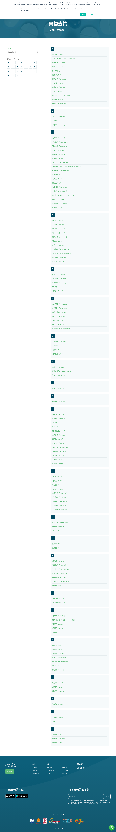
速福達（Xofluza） (58, 704)
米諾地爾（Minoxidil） (59, 505)
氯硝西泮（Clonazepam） (60, 183)
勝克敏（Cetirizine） (59, 158)
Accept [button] (83, 14)
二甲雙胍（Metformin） (60, 493)
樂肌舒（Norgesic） (58, 531)
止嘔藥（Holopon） (58, 367)
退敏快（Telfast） (58, 649)
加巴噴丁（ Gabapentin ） (60, 341)
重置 (9, 48)
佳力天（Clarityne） (58, 179)
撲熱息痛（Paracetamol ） (60, 573)
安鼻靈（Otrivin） (58, 544)
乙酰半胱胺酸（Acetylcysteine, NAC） (64, 58)
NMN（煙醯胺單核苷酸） (60, 522)
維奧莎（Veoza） (57, 687)
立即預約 (9, 771)
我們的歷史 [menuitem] (50, 770)
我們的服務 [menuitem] (35, 774)
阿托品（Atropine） (58, 99)
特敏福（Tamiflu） (58, 645)
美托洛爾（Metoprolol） (60, 497)
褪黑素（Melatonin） (59, 481)
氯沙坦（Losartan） (58, 455)
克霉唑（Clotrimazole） (60, 191)
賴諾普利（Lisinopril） (59, 443)
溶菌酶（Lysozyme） (59, 463)
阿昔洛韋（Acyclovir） (59, 62)
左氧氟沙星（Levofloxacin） (61, 431)
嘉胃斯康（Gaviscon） (59, 354)
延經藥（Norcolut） (58, 526)
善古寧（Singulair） (58, 624)
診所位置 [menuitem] (35, 770)
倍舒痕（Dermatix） (59, 229)
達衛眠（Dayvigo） (58, 220)
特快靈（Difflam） (58, 241)
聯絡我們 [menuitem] (64, 774)
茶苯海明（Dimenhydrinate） (61, 249)
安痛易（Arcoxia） (58, 83)
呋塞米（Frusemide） (59, 324)
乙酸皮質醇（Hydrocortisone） (62, 371)
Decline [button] (91, 14)
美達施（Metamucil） (59, 489)
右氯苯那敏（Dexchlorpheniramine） (64, 233)
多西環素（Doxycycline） (60, 257)
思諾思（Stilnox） (58, 632)
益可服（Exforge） (58, 287)
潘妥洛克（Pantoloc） (59, 565)
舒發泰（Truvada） (58, 670)
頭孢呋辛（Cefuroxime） (60, 146)
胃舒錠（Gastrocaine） (59, 350)
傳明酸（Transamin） (59, 666)
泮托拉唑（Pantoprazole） (61, 569)
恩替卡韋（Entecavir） (59, 278)
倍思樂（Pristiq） (58, 585)
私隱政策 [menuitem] (49, 774)
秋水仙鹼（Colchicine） (60, 203)
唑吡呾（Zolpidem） (59, 738)
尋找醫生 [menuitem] (35, 767)
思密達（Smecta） (58, 628)
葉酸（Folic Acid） (58, 320)
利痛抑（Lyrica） (57, 459)
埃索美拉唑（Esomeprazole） (61, 283)
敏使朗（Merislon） (58, 485)
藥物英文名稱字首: (13, 59)
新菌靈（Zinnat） (58, 734)
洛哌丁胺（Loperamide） (60, 447)
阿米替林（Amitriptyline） (60, 67)
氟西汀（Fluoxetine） (59, 316)
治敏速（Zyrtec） (58, 742)
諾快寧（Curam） (58, 207)
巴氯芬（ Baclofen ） (59, 116)
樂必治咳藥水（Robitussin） (61, 603)
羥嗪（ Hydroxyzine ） (59, 375)
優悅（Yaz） (56, 721)
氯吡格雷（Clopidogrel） (60, 187)
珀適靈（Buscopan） (59, 125)
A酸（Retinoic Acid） (59, 598)
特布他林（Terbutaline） (60, 653)
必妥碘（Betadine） (58, 121)
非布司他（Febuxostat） (60, 308)
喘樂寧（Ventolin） (58, 683)
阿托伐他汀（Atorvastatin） (61, 95)
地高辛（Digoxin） (58, 245)
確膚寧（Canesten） (59, 138)
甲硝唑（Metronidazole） (60, 501)
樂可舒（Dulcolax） (58, 261)
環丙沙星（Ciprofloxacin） (61, 170)
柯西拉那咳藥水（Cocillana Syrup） (63, 195)
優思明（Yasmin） (58, 717)
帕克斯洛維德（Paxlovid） (60, 577)
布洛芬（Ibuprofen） (59, 388)
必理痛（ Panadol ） (58, 561)
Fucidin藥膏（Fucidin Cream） (62, 328)
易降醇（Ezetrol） (58, 291)
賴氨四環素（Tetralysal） (60, 661)
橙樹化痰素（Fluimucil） (60, 312)
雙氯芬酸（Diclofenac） (60, 237)
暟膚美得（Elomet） (59, 274)
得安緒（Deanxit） (58, 224)
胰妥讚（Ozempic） (58, 548)
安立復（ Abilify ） (58, 54)
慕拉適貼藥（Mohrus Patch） (61, 509)
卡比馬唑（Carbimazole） (60, 142)
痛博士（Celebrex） (58, 150)
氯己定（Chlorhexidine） (60, 162)
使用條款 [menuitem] (64, 767)
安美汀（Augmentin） (59, 103)
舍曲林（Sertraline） (59, 616)
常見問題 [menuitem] (49, 767)
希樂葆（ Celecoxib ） (59, 154)
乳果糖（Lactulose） (59, 418)
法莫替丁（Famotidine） (60, 304)
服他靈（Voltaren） (58, 691)
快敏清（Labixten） (58, 414)
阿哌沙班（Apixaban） (59, 79)
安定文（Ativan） (58, 91)
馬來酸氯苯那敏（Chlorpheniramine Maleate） (67, 166)
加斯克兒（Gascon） (59, 346)
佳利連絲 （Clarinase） (59, 175)
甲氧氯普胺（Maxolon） (60, 477)
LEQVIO (55, 427)
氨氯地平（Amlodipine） (60, 71)
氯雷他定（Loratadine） (60, 451)
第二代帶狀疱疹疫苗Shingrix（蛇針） (64, 620)
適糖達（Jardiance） (59, 401)
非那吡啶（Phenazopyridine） (62, 581)
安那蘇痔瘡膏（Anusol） (60, 75)
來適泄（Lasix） (57, 423)
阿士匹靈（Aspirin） (59, 87)
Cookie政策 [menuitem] (65, 770)
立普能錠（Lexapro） (59, 435)
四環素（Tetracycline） (59, 657)
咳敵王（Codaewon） (59, 199)
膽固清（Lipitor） (58, 439)
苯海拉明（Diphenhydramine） (62, 253)
